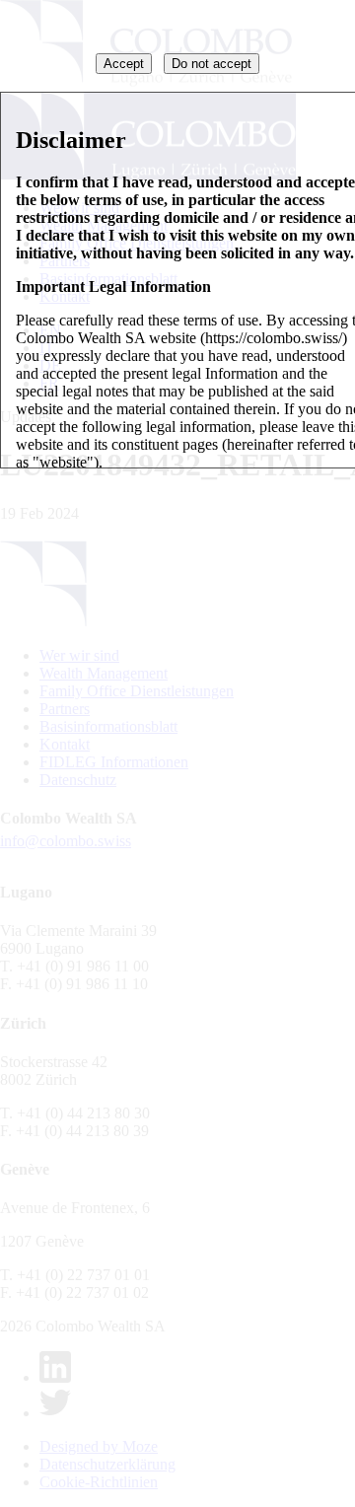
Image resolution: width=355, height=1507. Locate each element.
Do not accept (211, 63)
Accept (124, 63)
